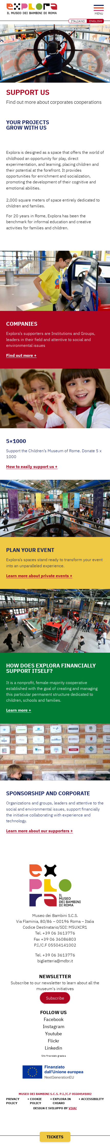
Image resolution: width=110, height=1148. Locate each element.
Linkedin (53, 1048)
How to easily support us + (32, 466)
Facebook (53, 1019)
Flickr (53, 1041)
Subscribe (55, 997)
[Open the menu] (99, 8)
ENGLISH (95, 21)
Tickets (55, 1136)
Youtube (53, 1034)
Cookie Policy (36, 1101)
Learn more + (18, 710)
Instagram (53, 1026)
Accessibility (92, 1099)
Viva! (73, 1108)
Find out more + (21, 355)
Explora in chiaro (62, 1101)
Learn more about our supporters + (39, 830)
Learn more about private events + (39, 575)
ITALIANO (78, 21)
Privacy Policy (12, 1101)
